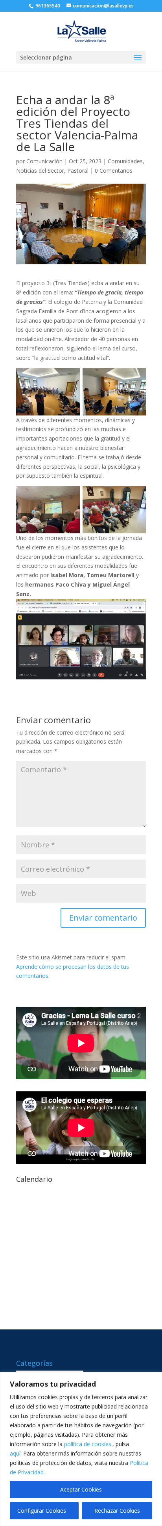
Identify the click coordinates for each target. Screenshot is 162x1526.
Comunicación (44, 161)
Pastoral (77, 170)
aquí (15, 1453)
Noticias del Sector (40, 170)
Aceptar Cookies (81, 1489)
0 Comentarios (114, 170)
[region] (81, 1449)
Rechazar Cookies (117, 1510)
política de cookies (87, 1444)
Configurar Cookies (41, 1510)
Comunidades (125, 161)
